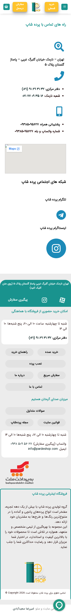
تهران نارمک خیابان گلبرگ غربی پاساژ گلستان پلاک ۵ (41, 284)
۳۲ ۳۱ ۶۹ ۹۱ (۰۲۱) (33, 89)
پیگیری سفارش (18, 299)
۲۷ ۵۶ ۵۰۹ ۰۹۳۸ (21, 443)
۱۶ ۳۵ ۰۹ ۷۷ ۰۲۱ (32, 95)
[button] (64, 7)
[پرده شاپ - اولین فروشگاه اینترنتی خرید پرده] (36, 7)
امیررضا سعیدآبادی (23, 609)
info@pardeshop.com (43, 448)
